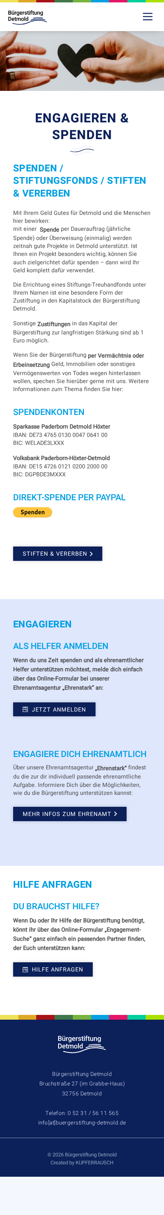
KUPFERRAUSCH (94, 1162)
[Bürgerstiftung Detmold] (34, 17)
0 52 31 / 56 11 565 (93, 1113)
